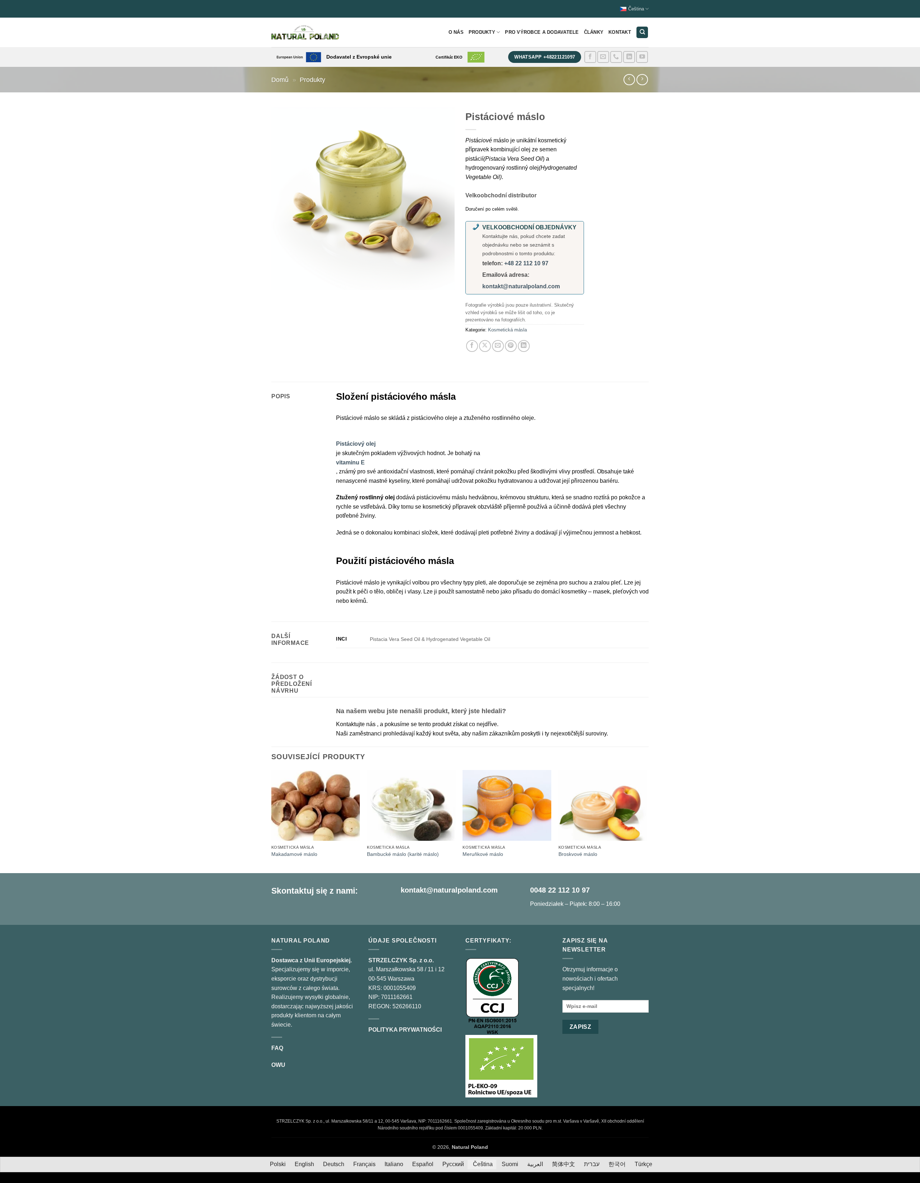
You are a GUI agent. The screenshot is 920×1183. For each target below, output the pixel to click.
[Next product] (629, 79)
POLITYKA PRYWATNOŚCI (405, 1030)
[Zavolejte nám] (616, 57)
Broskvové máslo (577, 854)
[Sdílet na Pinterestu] (511, 346)
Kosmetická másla (507, 330)
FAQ (277, 1048)
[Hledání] (642, 32)
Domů (280, 79)
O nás (456, 32)
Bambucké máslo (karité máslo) (403, 854)
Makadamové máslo (294, 854)
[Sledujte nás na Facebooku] (590, 57)
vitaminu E (350, 462)
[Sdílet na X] (485, 346)
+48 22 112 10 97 (526, 263)
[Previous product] (642, 79)
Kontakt (619, 32)
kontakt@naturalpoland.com (521, 286)
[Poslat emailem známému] (498, 346)
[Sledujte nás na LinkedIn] (629, 57)
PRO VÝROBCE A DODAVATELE (542, 32)
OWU (278, 1065)
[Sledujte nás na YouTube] (642, 57)
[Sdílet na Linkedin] (524, 346)
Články (594, 32)
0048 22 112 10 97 (560, 890)
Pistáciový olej (356, 444)
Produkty (482, 32)
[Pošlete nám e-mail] (603, 57)
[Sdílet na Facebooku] (472, 346)
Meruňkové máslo (483, 854)
